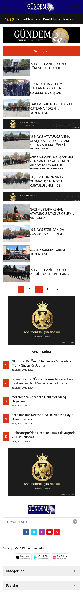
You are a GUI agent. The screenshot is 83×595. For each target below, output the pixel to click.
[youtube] (49, 532)
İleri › (59, 289)
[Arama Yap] (78, 7)
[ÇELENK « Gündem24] (40, 7)
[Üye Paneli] (72, 7)
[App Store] (23, 557)
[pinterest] (57, 532)
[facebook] (26, 532)
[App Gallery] (60, 557)
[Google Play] (41, 557)
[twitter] (34, 532)
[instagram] (42, 532)
